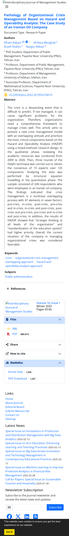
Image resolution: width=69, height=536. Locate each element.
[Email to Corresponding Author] (23, 41)
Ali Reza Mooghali (44, 42)
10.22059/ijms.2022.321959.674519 (30, 95)
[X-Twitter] (18, 517)
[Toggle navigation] (33, 6)
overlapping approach (19, 262)
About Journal (14, 403)
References (17, 289)
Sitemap (10, 419)
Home (9, 399)
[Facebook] (9, 517)
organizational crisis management (36, 258)
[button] (33, 525)
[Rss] (35, 517)
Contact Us (12, 415)
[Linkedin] (27, 517)
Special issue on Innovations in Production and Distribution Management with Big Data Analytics (33, 435)
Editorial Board (14, 407)
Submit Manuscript (17, 411)
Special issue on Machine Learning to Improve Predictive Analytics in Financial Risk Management (34, 471)
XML (14, 328)
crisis (8, 258)
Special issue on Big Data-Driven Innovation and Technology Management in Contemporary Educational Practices (32, 455)
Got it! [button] (9, 532)
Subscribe (55, 507)
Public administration (18, 276)
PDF (20, 334)
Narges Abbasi (35, 46)
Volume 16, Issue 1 (48, 303)
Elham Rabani (12, 42)
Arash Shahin (12, 46)
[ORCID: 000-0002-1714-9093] (26, 41)
